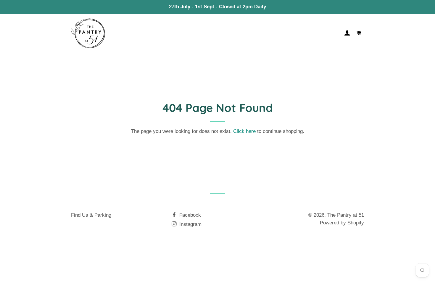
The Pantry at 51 (345, 215)
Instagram (190, 224)
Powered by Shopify (342, 223)
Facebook (189, 215)
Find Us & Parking (91, 215)
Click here (244, 131)
